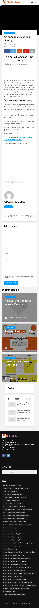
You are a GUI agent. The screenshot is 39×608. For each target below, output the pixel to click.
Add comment (9, 46)
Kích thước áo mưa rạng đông (11, 500)
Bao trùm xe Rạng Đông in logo (12, 485)
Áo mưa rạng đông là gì (25, 582)
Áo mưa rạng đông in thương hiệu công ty (14, 579)
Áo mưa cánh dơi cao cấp (10, 531)
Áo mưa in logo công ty (27, 543)
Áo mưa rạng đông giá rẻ (10, 573)
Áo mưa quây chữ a (29, 552)
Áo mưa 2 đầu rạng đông (10, 525)
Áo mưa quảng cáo (9, 33)
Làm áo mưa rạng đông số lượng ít (12, 503)
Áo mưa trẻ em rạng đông (10, 585)
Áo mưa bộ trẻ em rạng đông (11, 528)
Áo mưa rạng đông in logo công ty (12, 576)
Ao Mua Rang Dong (27, 603)
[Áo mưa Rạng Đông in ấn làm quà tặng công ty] (19, 307)
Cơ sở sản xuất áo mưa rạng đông (12, 494)
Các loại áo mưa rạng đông (10, 491)
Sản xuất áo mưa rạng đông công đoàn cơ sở (16, 515)
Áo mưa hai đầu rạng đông (10, 543)
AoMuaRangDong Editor (12, 44)
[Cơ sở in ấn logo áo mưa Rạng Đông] (19, 368)
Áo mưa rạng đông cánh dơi (24, 567)
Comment (6, 230)
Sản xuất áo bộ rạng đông (24, 509)
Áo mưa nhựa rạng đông (10, 549)
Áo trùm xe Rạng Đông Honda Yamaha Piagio (16, 588)
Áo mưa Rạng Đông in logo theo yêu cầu (14, 561)
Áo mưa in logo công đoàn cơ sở (12, 546)
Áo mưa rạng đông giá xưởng (27, 573)
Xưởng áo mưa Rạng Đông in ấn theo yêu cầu (23, 405)
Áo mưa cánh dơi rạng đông (11, 537)
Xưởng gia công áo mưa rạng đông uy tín (14, 522)
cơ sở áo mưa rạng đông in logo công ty (14, 497)
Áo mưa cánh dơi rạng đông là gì (12, 540)
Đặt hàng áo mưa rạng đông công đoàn (14, 594)
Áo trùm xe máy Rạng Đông (28, 585)
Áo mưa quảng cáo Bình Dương (13, 182)
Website (6, 267)
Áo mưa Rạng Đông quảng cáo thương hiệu (15, 564)
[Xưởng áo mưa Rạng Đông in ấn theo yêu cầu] (12, 404)
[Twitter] (8, 455)
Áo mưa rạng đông (8, 567)
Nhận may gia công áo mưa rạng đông (14, 506)
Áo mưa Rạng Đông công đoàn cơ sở (13, 555)
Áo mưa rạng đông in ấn (9, 582)
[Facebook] (4, 455)
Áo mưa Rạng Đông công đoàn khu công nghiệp (16, 558)
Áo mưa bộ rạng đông (25, 525)
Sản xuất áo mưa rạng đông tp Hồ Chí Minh (15, 518)
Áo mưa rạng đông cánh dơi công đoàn (14, 570)
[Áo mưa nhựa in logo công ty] (19, 338)
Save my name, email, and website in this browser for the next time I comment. (18, 277)
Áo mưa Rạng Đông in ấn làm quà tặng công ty (23, 412)
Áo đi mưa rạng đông (9, 591)
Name (6, 253)
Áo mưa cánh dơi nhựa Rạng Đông (12, 534)
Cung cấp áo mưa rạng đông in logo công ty (15, 488)
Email (5, 260)
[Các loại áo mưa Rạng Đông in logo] (12, 419)
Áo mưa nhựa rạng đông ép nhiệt (12, 552)
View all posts (8, 207)
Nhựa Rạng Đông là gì (9, 509)
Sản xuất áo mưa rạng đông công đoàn (14, 512)
